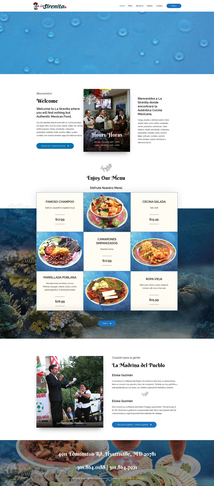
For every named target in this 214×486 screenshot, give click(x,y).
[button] (174, 6)
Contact (159, 6)
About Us (139, 6)
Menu (130, 6)
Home (122, 6)
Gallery (150, 6)
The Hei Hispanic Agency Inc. (132, 478)
